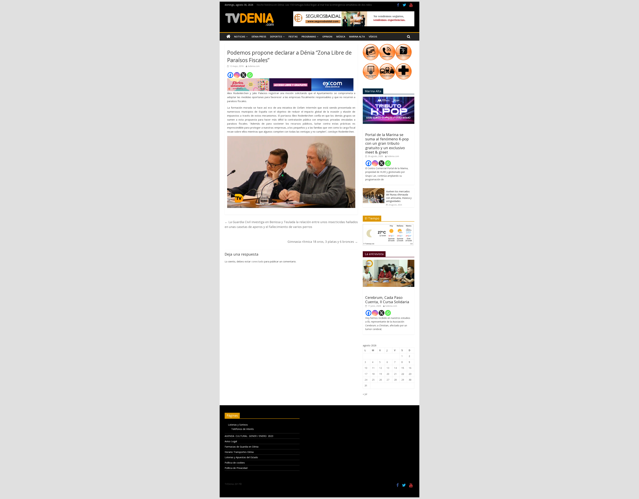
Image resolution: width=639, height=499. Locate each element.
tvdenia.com (254, 66)
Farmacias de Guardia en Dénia (241, 446)
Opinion (327, 36)
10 (366, 367)
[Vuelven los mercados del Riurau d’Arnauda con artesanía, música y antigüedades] (373, 189)
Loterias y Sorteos (238, 424)
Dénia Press (259, 36)
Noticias (239, 36)
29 (402, 379)
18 (373, 373)
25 (373, 379)
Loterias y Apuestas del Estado (241, 457)
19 (380, 373)
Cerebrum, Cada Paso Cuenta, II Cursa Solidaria (387, 299)
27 (388, 379)
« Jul (365, 394)
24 (366, 379)
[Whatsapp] (250, 75)
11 (373, 367)
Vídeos (373, 36)
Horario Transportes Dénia (239, 452)
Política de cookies (235, 462)
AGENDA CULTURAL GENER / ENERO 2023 (249, 436)
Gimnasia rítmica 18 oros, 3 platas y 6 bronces (323, 242)
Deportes (276, 36)
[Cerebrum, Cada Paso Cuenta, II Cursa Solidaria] (388, 261)
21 (395, 373)
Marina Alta (357, 36)
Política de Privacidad (236, 468)
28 (395, 379)
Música (340, 36)
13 (388, 367)
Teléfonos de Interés (242, 429)
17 (366, 373)
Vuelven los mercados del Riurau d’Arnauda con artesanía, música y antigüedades (399, 196)
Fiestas (293, 36)
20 (388, 373)
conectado (257, 261)
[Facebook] (230, 75)
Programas (309, 36)
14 (395, 367)
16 (410, 367)
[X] (243, 75)
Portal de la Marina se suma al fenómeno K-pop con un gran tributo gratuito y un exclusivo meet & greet (387, 143)
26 (380, 379)
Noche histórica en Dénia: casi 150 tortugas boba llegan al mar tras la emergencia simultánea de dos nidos (314, 4)
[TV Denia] (228, 36)
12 (380, 367)
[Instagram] (237, 75)
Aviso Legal (231, 441)
